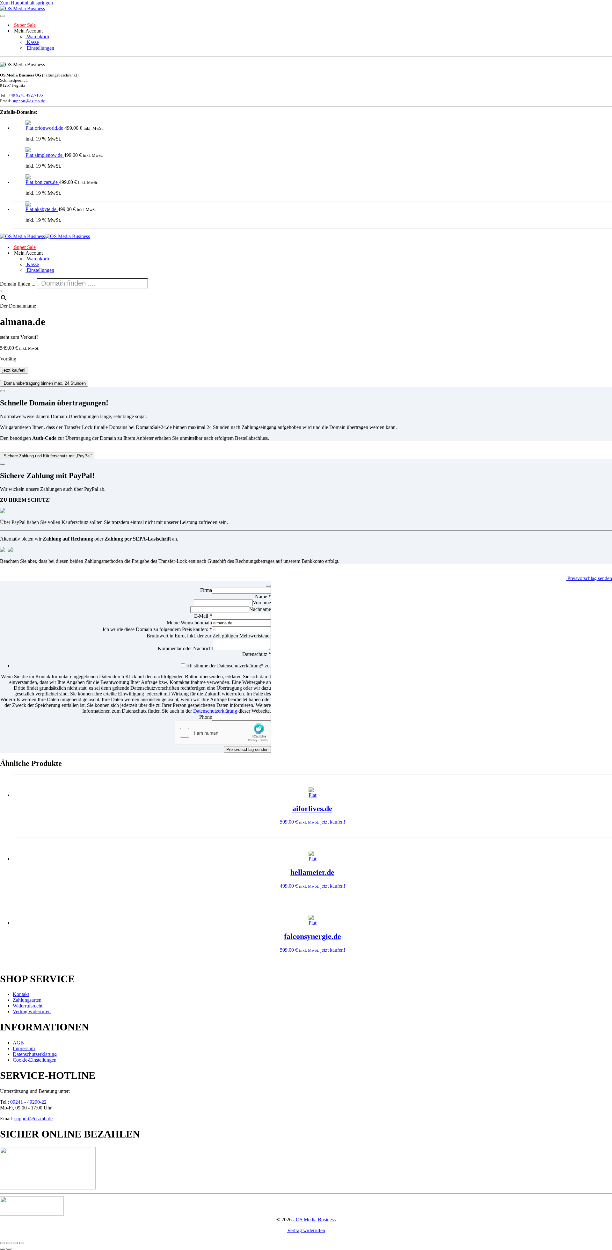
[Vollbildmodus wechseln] (8, 1243)
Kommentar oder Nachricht (185, 648)
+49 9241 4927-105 (26, 95)
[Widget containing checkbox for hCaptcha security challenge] (223, 733)
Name (263, 596)
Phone (205, 717)
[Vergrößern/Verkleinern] (2, 1243)
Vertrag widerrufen (306, 1230)
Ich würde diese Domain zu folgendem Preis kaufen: (157, 629)
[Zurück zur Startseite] (22, 8)
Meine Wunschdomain (189, 622)
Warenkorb (37, 36)
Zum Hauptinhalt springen (26, 2)
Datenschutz (256, 654)
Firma (206, 590)
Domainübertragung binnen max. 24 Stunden (44, 383)
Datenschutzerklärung (215, 711)
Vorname (262, 602)
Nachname (260, 609)
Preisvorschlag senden (589, 578)
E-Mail (203, 616)
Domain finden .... (18, 284)
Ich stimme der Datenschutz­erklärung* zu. (228, 665)
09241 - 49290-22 (28, 1102)
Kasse (32, 42)
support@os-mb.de (28, 100)
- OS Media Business (314, 1219)
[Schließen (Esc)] (21, 1243)
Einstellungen (40, 48)
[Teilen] (15, 1243)
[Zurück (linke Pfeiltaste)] (2, 1249)
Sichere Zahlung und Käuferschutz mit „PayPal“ (47, 456)
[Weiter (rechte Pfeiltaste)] (8, 1249)
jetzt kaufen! (14, 370)
